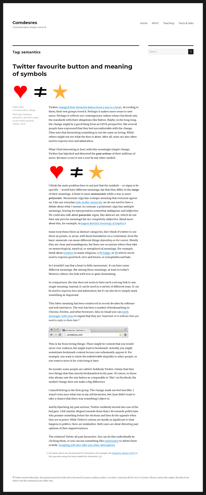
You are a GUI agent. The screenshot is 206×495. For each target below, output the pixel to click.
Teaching (168, 23)
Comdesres (25, 22)
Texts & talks (185, 23)
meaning (27, 114)
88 (116, 252)
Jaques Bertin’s (102, 223)
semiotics (28, 117)
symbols (30, 120)
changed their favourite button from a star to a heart (90, 107)
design (32, 110)
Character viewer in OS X (124, 453)
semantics (17, 117)
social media (19, 120)
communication (20, 110)
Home (143, 23)
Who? (155, 23)
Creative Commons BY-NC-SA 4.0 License (128, 477)
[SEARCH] (190, 51)
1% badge (104, 252)
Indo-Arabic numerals (88, 202)
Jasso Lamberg (92, 477)
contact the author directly (170, 477)
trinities (68, 252)
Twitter (16, 124)
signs (36, 117)
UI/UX (23, 124)
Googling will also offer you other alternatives (87, 445)
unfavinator (112, 440)
